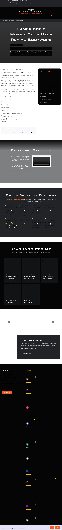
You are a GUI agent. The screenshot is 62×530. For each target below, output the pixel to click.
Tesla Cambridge (35, 54)
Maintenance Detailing (37, 47)
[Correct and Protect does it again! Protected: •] (11, 224)
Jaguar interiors (39, 52)
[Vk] (29, 132)
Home (2, 20)
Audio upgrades (44, 102)
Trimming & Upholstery (46, 90)
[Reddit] (16, 132)
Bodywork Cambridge (19, 52)
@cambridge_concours (17, 199)
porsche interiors (13, 54)
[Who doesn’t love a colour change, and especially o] (37, 211)
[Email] (34, 132)
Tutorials (43, 93)
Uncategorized (52, 93)
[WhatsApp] (20, 132)
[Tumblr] (25, 132)
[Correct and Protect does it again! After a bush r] (24, 211)
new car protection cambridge (30, 53)
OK (51, 527)
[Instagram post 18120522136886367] (51, 211)
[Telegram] (23, 132)
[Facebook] (12, 132)
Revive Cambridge (21, 54)
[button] (9, 322)
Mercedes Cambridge (19, 53)
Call (2, 113)
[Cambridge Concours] (30, 8)
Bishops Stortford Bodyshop (29, 51)
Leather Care (17, 47)
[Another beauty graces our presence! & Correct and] (11, 211)
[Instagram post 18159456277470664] (24, 224)
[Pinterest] (27, 132)
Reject (57, 527)
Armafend (15, 51)
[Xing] (31, 132)
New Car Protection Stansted (43, 53)
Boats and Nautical (45, 99)
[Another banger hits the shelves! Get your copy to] (37, 224)
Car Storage (43, 96)
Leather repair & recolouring (26, 47)
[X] (14, 132)
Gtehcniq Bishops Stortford (30, 52)
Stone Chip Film (28, 54)
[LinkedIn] (18, 132)
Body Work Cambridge (40, 51)
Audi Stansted (20, 51)
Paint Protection (45, 74)
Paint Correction (46, 47)
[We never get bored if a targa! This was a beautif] (51, 224)
